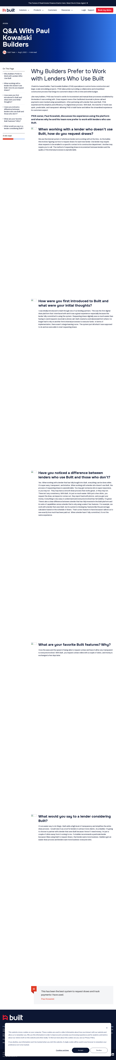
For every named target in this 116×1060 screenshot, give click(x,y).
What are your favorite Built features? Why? (13, 120)
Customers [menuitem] (52, 10)
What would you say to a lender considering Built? (13, 127)
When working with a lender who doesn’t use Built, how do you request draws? (14, 86)
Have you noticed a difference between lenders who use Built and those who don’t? (14, 110)
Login (84, 10)
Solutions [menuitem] (23, 10)
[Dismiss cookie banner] (107, 1027)
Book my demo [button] (104, 10)
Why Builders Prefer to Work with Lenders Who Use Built (13, 76)
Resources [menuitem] (65, 10)
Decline (99, 1050)
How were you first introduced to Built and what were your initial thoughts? (13, 98)
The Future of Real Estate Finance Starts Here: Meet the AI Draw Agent (57, 3)
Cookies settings (62, 1050)
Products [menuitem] (37, 10)
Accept (80, 1050)
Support (91, 10)
